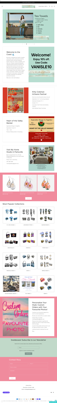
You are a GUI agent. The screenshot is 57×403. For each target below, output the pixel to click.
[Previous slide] (23, 44)
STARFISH (28, 247)
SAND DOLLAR (11, 247)
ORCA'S (27, 270)
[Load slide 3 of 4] (28, 44)
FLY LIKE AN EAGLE (11, 224)
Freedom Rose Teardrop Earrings (8, 192)
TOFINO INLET (45, 247)
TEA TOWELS (28, 293)
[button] (2, 6)
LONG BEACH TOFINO (28, 224)
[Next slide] (32, 44)
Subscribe (28, 353)
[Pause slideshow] (34, 44)
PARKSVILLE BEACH (11, 270)
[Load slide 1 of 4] (25, 44)
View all (28, 198)
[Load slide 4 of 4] (30, 44)
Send (12, 378)
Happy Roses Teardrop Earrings (42, 192)
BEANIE (45, 293)
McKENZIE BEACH (45, 224)
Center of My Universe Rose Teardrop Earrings (27, 192)
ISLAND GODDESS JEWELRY (10, 293)
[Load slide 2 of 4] (26, 44)
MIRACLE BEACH (45, 270)
